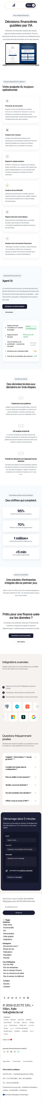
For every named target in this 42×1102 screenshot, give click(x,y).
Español (29, 1020)
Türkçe (31, 1022)
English (13, 1020)
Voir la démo (9, 312)
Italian (6, 1020)
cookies (5, 1090)
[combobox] (7, 1017)
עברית (12, 1028)
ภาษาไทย (31, 1025)
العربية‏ (5, 1025)
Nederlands (8, 1031)
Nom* (7, 836)
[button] (21, 758)
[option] (6, 1020)
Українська (13, 1025)
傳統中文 (24, 1022)
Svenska (17, 1031)
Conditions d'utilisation (29, 1087)
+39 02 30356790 (12, 1083)
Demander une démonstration (14, 306)
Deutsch (21, 1020)
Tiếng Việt (22, 1025)
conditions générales (25, 871)
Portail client (16, 1061)
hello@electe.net (13, 1012)
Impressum (23, 1090)
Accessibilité (13, 1090)
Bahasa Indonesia (22, 1028)
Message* (8, 855)
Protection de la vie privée (12, 1087)
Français (7, 1017)
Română (25, 1031)
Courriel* (8, 845)
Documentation (28, 1061)
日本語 (6, 1034)
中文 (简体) (17, 1022)
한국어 (32, 1031)
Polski (6, 1028)
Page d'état (6, 1061)
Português (8, 1022)
